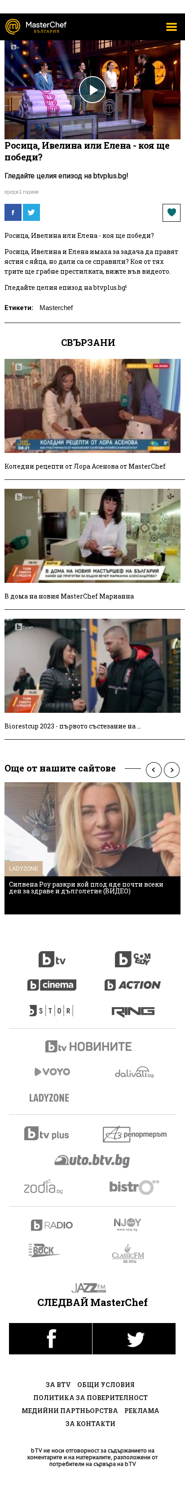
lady (52, 1006)
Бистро (135, 1187)
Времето (135, 1072)
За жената (52, 1098)
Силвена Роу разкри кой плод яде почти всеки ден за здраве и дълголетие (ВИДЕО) (86, 887)
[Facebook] (13, 212)
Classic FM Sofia (133, 1254)
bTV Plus (52, 1133)
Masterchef (56, 307)
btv (52, 954)
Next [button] (172, 770)
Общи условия (106, 1384)
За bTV (58, 1384)
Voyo (52, 1072)
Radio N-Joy (135, 1224)
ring (133, 1006)
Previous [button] (154, 770)
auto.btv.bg (92, 1161)
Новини (92, 1047)
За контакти (90, 1423)
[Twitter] (31, 212)
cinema (52, 980)
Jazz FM (92, 1288)
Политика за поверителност (90, 1397)
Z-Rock (50, 1250)
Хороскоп (52, 1186)
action (133, 980)
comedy (133, 954)
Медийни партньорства (70, 1410)
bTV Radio (52, 1225)
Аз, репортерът (135, 1134)
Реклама (141, 1410)
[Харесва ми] (171, 212)
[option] (92, 848)
